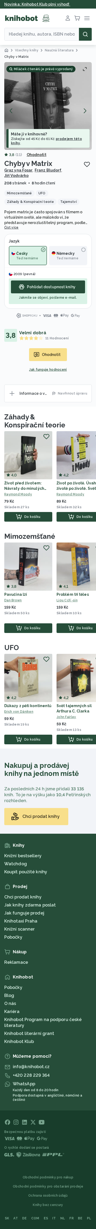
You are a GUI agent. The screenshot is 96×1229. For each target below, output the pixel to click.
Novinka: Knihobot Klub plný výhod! (37, 4)
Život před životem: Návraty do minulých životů (24, 488)
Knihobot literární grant (29, 1033)
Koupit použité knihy (25, 871)
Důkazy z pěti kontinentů (27, 706)
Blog (9, 995)
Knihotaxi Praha (21, 921)
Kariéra (11, 1011)
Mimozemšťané (29, 536)
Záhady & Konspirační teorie (34, 421)
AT (15, 1218)
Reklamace (16, 962)
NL (62, 1218)
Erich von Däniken (18, 712)
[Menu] (87, 18)
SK (7, 1218)
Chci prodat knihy (23, 897)
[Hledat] (85, 34)
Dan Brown (13, 600)
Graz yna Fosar (18, 170)
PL (89, 1218)
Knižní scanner (19, 929)
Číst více (11, 227)
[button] (48, 106)
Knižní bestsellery (23, 855)
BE (80, 1218)
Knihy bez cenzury (48, 1205)
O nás (10, 1003)
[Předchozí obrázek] (11, 111)
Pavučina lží (15, 594)
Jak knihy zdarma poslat (30, 905)
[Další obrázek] (85, 111)
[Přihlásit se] (68, 18)
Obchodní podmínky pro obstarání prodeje (48, 1186)
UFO (11, 648)
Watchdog (15, 863)
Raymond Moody (18, 494)
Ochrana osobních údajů (48, 1195)
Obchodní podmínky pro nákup (48, 1177)
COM (35, 1218)
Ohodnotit (36, 155)
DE (24, 1218)
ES (46, 1218)
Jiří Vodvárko (16, 175)
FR (71, 1218)
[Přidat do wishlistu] (87, 164)
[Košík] (77, 18)
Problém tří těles (73, 594)
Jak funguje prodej (24, 913)
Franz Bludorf (48, 170)
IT (54, 1218)
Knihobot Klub (19, 1041)
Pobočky (13, 937)
